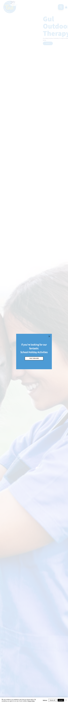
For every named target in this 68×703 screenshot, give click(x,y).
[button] (49, 336)
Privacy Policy (31, 701)
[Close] (66, 700)
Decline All (52, 700)
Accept (61, 700)
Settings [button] (45, 700)
